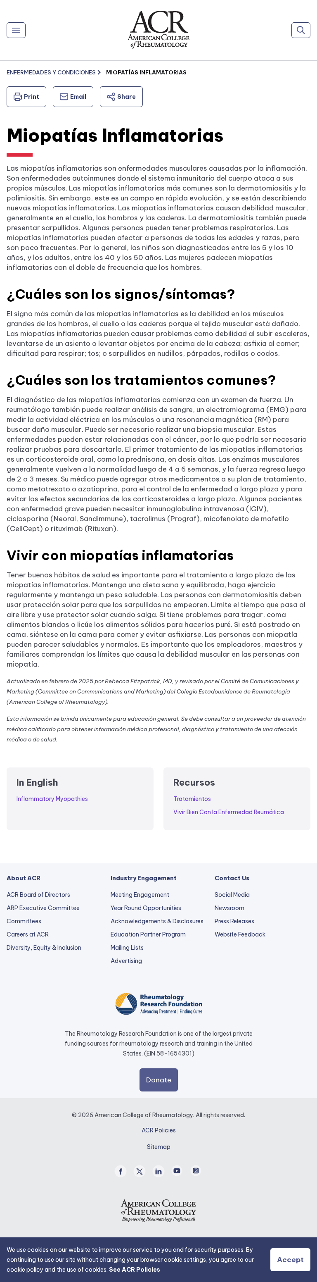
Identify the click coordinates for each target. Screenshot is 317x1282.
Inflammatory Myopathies (52, 799)
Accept (290, 1259)
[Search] (300, 30)
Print (31, 96)
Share (126, 96)
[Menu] (16, 30)
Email (78, 96)
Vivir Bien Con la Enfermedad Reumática (228, 812)
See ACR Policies (134, 1269)
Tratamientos (192, 799)
